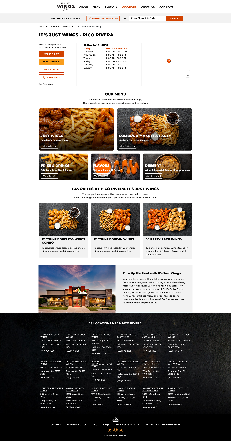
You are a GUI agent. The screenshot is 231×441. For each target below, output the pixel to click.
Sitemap (56, 425)
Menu (96, 6)
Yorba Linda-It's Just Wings (75, 389)
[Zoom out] (188, 75)
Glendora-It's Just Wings (101, 389)
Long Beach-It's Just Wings (51, 389)
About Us (148, 6)
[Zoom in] (188, 72)
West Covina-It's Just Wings (151, 362)
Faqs (106, 425)
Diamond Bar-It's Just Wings (177, 362)
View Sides (48, 176)
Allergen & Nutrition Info (162, 425)
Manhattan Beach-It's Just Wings (153, 389)
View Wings (48, 146)
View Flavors (100, 176)
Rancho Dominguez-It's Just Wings (102, 363)
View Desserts (152, 176)
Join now (166, 6)
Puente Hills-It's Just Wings (151, 336)
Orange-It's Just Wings (126, 389)
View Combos (126, 146)
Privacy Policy (77, 425)
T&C (95, 425)
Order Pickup (51, 54)
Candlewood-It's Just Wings (126, 336)
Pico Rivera (68, 26)
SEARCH (174, 18)
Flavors (111, 6)
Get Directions (46, 84)
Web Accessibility (127, 425)
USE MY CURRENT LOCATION (105, 18)
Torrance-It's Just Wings (178, 389)
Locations (129, 6)
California (56, 26)
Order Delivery (51, 62)
